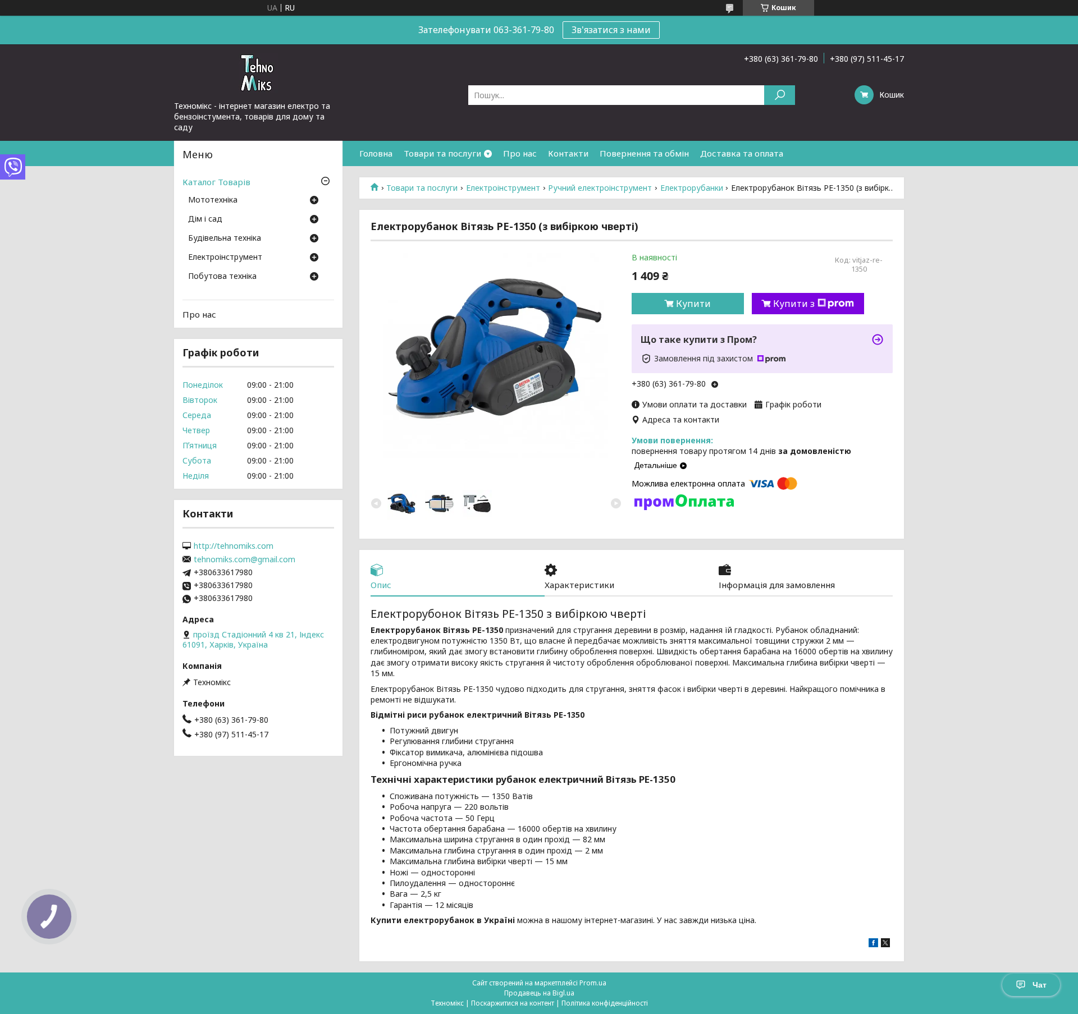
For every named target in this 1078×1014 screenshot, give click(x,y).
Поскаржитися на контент (512, 1003)
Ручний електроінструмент (600, 188)
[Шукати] (779, 95)
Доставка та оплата (741, 153)
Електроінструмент (503, 188)
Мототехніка (212, 200)
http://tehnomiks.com (233, 546)
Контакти (568, 153)
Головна (375, 153)
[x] (885, 944)
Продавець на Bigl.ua (539, 993)
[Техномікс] (258, 72)
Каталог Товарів (216, 181)
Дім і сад (205, 219)
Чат (1040, 984)
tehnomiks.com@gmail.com (244, 559)
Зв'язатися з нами (611, 30)
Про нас (520, 153)
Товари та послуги (442, 153)
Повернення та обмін (644, 153)
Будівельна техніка (224, 238)
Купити (693, 303)
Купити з (794, 303)
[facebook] (873, 944)
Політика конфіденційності (604, 1003)
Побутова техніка (222, 276)
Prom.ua (592, 983)
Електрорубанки (691, 188)
